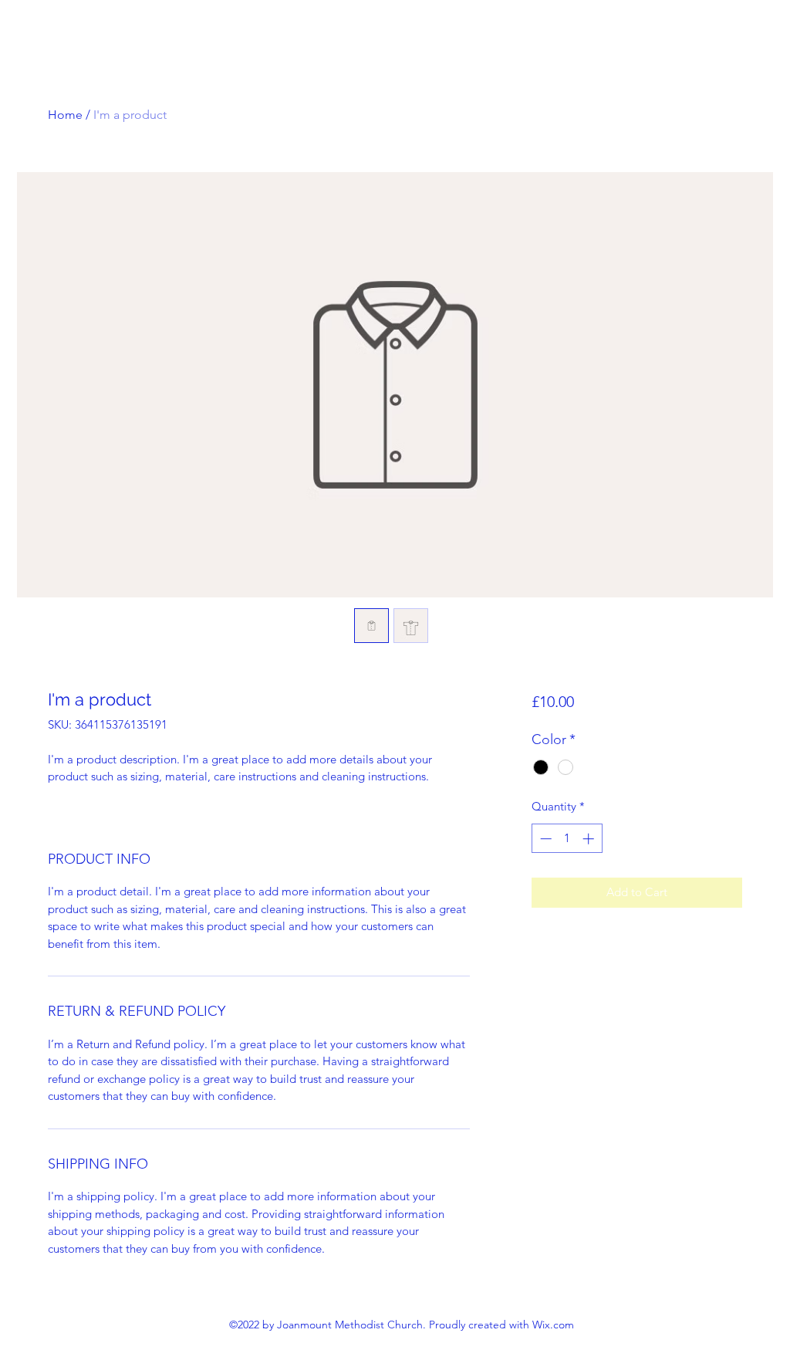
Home (65, 114)
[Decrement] (544, 838)
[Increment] (589, 838)
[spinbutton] (566, 838)
